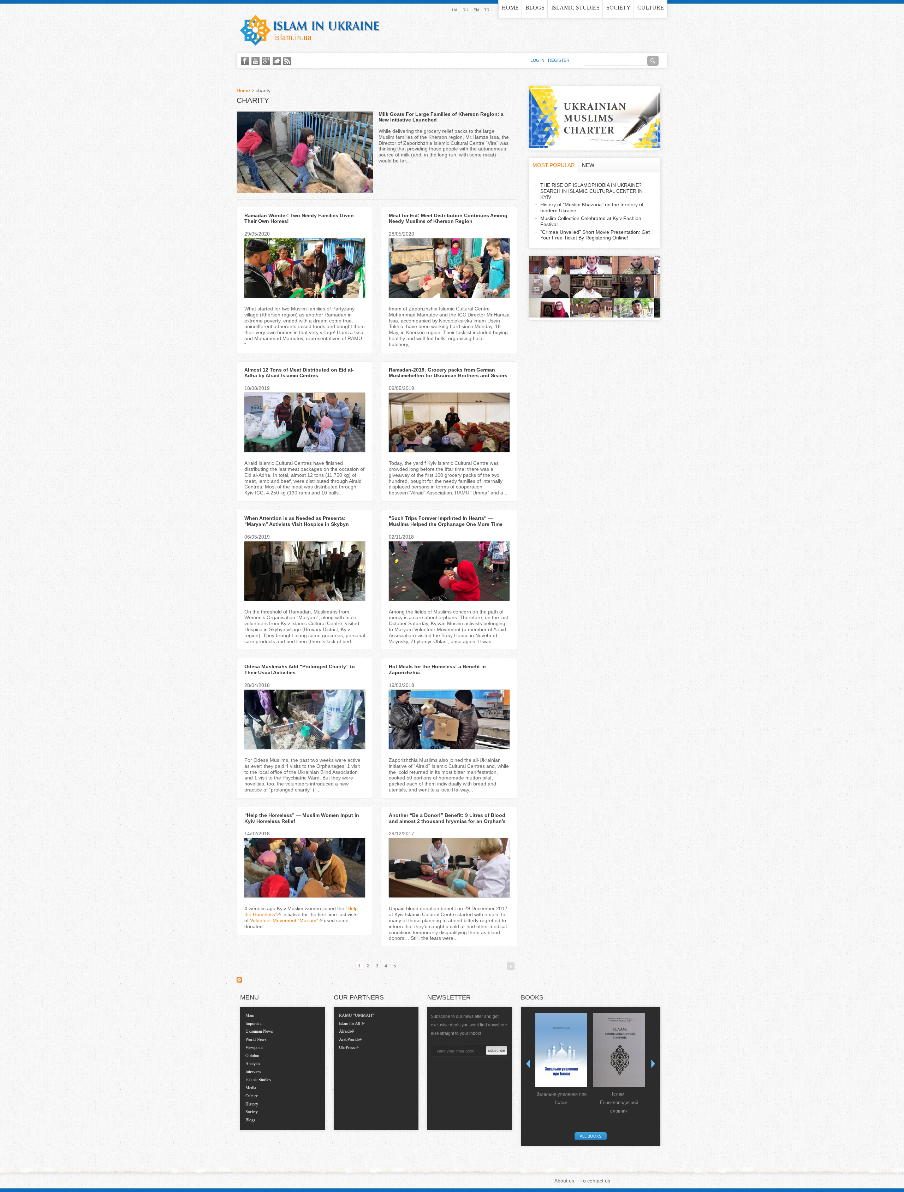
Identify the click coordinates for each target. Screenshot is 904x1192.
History (251, 1104)
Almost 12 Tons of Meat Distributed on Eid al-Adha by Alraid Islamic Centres (299, 373)
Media (250, 1087)
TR (486, 10)
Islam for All (349, 1023)
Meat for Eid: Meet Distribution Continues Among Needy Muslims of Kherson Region (448, 218)
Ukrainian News (259, 1031)
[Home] (310, 30)
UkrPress (347, 1047)
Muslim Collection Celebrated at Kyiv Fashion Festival (590, 221)
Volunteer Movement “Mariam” (284, 920)
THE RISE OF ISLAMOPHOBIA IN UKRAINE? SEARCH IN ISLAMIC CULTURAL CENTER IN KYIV (591, 191)
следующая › (511, 966)
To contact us (595, 1181)
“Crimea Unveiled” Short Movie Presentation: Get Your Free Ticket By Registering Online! (595, 235)
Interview (253, 1071)
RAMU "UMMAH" (356, 1015)
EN (476, 10)
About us (564, 1181)
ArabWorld (348, 1039)
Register (559, 60)
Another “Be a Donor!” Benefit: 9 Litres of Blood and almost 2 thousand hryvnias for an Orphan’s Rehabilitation (447, 821)
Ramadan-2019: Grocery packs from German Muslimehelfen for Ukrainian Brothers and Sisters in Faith (448, 376)
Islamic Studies (575, 8)
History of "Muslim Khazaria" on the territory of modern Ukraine (591, 207)
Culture (650, 8)
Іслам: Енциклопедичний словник (619, 1102)
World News (256, 1039)
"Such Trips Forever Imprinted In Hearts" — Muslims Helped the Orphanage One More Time (445, 521)
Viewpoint (254, 1047)
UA (454, 10)
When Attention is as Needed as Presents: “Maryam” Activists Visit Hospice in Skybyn (296, 521)
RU (465, 10)
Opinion (252, 1055)
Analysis (252, 1063)
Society (618, 8)
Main (249, 1015)
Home (510, 8)
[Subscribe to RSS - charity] (239, 981)
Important (253, 1023)
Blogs (535, 8)
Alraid (344, 1031)
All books (590, 1136)
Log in (537, 60)
